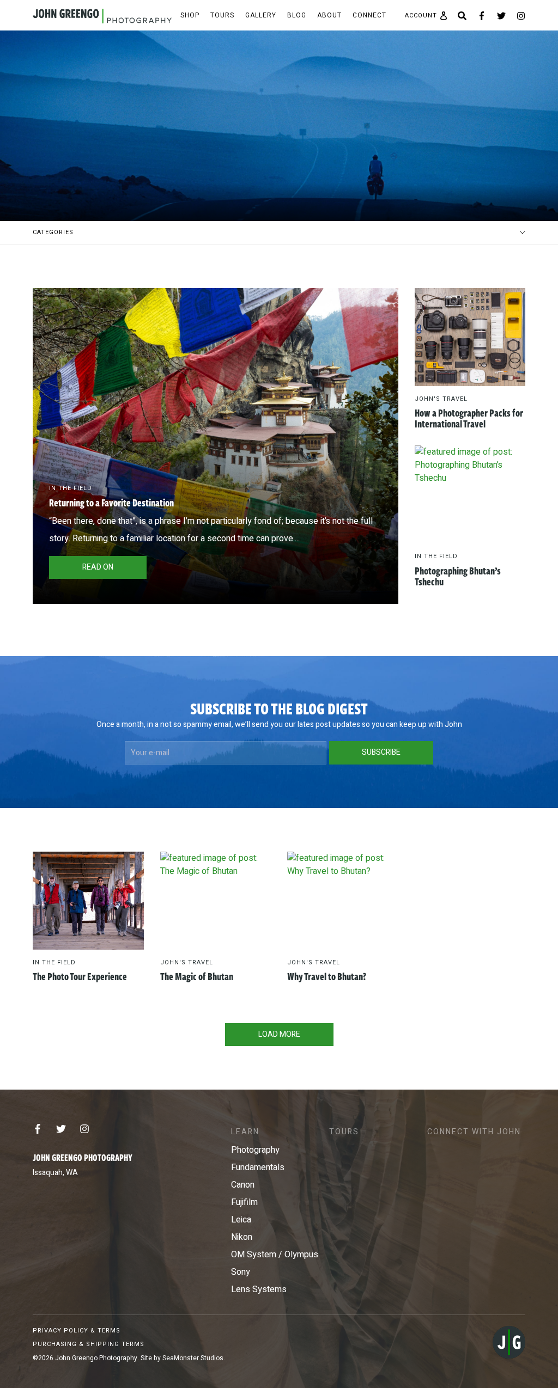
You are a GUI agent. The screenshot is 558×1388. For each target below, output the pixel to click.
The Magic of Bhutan (196, 976)
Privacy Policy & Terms (76, 1330)
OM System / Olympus (274, 1254)
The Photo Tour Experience (80, 976)
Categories (53, 232)
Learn (245, 1132)
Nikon (241, 1237)
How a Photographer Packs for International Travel (469, 418)
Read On (97, 567)
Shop (189, 15)
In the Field (70, 488)
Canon (242, 1184)
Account (421, 15)
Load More (279, 1034)
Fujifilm (244, 1202)
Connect (369, 15)
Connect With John (474, 1132)
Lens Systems (259, 1289)
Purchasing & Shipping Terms (88, 1344)
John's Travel (441, 398)
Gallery (260, 15)
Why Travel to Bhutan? (326, 976)
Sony (240, 1272)
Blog (296, 15)
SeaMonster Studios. (193, 1358)
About (329, 15)
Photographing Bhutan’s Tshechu (458, 576)
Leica (241, 1219)
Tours (222, 15)
